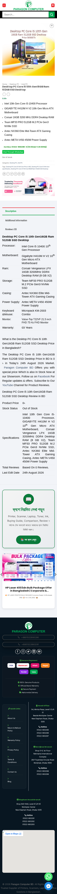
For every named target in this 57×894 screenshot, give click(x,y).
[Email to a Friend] (15, 174)
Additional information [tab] (16, 220)
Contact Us (12, 772)
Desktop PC (14, 84)
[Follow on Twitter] (28, 651)
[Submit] (52, 14)
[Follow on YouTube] (39, 651)
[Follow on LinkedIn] (33, 651)
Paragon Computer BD (18, 367)
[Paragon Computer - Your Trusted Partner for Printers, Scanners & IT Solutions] (28, 5)
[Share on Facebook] (8, 174)
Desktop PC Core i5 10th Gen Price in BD (18, 166)
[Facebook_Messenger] (48, 886)
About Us (11, 718)
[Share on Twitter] (12, 174)
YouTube (7, 385)
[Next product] (4, 94)
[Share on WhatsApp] (4, 174)
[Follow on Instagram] (23, 651)
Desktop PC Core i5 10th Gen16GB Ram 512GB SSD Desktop (29, 169)
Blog (9, 781)
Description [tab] (10, 211)
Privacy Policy (13, 750)
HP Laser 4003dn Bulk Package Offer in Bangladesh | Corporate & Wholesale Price (28, 589)
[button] (4, 5)
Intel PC (24, 84)
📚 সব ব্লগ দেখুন (28, 539)
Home (4, 84)
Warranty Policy (14, 740)
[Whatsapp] (48, 876)
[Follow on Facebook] (17, 651)
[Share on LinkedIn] (23, 174)
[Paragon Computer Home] (28, 627)
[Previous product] (8, 94)
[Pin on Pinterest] (19, 174)
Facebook (44, 376)
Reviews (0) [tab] (11, 229)
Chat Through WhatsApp (13, 152)
